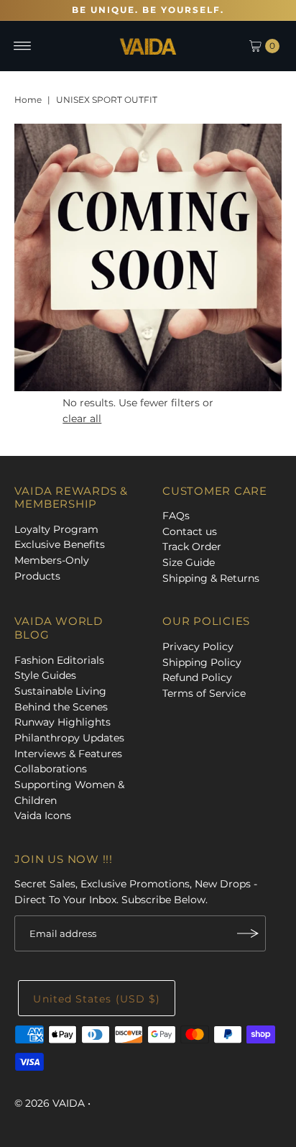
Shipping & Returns (210, 578)
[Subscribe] (248, 933)
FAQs (176, 515)
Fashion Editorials (59, 660)
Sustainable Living (60, 691)
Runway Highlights (62, 722)
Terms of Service (204, 693)
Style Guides (45, 675)
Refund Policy (197, 677)
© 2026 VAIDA (51, 1103)
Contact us (189, 531)
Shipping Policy (201, 662)
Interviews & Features (68, 753)
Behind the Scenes (61, 706)
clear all (82, 418)
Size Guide (188, 562)
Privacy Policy (197, 646)
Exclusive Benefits (59, 544)
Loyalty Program (56, 529)
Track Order (191, 546)
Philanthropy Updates (69, 737)
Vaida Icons (42, 815)
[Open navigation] (22, 46)
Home (28, 99)
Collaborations (50, 768)
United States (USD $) (96, 998)
